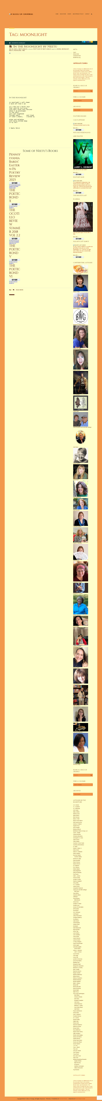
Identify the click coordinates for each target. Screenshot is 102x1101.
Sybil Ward (76, 1009)
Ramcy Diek (76, 1023)
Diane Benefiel (76, 860)
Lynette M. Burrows (77, 959)
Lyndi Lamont (77, 948)
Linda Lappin (76, 945)
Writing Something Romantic (79, 1059)
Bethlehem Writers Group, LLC (80, 831)
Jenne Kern (76, 901)
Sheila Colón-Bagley (78, 1035)
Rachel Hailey (76, 1019)
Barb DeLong (77, 1062)
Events (69, 14)
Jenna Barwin (76, 898)
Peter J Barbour (77, 1014)
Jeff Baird (75, 896)
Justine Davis (76, 924)
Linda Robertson (78, 1003)
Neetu (11, 50)
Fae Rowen (76, 874)
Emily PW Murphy (77, 872)
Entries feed (76, 54)
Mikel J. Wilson (76, 983)
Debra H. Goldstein (77, 851)
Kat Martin (75, 926)
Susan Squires (76, 1043)
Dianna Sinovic (76, 863)
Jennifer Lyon (76, 905)
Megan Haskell (76, 972)
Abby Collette (76, 812)
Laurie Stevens (76, 938)
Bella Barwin (77, 900)
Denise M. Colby (77, 858)
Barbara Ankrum (77, 829)
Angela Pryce (76, 825)
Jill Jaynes (76, 1064)
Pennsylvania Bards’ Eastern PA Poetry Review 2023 (14, 167)
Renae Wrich (76, 1028)
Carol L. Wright (76, 832)
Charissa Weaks (78, 996)
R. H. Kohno (76, 1017)
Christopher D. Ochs (78, 837)
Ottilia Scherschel (78, 1067)
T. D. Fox (75, 1045)
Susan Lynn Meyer (77, 1042)
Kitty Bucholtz (76, 929)
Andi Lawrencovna (77, 822)
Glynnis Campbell (77, 881)
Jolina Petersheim (77, 915)
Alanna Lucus (76, 813)
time (23, 50)
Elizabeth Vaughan (78, 1000)
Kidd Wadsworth (77, 927)
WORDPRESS (63, 1098)
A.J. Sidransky (76, 808)
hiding (59, 49)
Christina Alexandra (77, 836)
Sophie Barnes (76, 1038)
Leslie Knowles (76, 940)
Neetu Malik (23, 49)
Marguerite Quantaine (78, 965)
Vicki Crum (75, 1057)
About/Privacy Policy (78, 14)
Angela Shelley (77, 1061)
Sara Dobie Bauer (78, 1007)
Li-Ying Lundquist (77, 941)
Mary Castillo (76, 969)
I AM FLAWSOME (79, 120)
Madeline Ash (76, 962)
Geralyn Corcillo (77, 879)
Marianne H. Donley (78, 967)
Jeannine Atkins (77, 895)
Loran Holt (75, 957)
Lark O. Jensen (78, 952)
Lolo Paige (75, 955)
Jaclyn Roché (76, 886)
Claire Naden (76, 841)
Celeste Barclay (77, 834)
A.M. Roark (75, 810)
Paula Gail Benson (77, 1010)
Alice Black (76, 995)
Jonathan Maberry (77, 917)
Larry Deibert (76, 933)
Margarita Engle (77, 964)
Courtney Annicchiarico (78, 844)
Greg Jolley (76, 882)
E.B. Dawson (76, 867)
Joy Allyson (75, 919)
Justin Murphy (76, 922)
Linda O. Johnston (77, 950)
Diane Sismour (76, 862)
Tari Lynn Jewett (77, 1050)
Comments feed (77, 55)
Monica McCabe (77, 986)
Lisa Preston (76, 953)
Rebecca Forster (77, 1026)
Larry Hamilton (76, 934)
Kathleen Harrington (79, 1066)
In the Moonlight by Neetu (35, 47)
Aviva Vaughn (76, 827)
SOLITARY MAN (78, 177)
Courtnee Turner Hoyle (78, 843)
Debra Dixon (76, 850)
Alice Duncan (76, 817)
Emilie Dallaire (76, 869)
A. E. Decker (76, 805)
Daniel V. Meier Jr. (77, 848)
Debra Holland (76, 853)
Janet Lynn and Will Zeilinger (80, 889)
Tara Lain (75, 1049)
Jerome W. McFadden (78, 907)
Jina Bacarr (76, 910)
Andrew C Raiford (77, 824)
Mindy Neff (75, 985)
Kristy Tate (75, 931)
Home (57, 14)
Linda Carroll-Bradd (77, 943)
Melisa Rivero (76, 976)
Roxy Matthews (76, 1030)
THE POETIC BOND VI (14, 271)
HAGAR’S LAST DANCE (81, 241)
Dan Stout (76, 998)
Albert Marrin (76, 815)
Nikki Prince (76, 991)
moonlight (65, 49)
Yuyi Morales (76, 1069)
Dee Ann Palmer (77, 855)
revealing (17, 50)
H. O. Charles (76, 884)
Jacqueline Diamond (78, 888)
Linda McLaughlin (77, 946)
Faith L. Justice (76, 876)
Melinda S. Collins (78, 1005)
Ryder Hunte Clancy (78, 1031)
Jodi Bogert (76, 914)
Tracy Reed (76, 1054)
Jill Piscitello (76, 908)
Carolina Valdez (78, 856)
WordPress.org (76, 57)
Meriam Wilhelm (77, 981)
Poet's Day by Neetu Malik (42, 49)
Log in (74, 52)
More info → (76, 128)
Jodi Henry (76, 1002)
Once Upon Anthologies (78, 993)
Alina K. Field (76, 818)
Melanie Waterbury (77, 974)
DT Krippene (76, 865)
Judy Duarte (76, 921)
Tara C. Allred (76, 1047)
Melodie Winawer (77, 979)
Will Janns (76, 891)
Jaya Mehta (76, 893)
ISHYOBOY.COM (80, 1098)
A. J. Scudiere (76, 806)
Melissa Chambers (77, 978)
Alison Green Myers (78, 820)
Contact (87, 14)
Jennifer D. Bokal (77, 903)
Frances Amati (76, 877)
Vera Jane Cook (77, 1055)
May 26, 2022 (13, 49)
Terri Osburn (76, 1052)
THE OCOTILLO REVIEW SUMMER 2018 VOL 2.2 (14, 222)
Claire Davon (76, 839)
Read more (19, 290)
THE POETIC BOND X (14, 195)
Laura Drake (76, 936)
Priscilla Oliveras (77, 1016)
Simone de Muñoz (77, 1036)
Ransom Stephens (77, 1024)
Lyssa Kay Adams (77, 960)
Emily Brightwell (76, 870)
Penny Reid (76, 1012)
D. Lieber (75, 846)
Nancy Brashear (77, 988)
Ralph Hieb (75, 1021)
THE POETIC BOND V (14, 251)
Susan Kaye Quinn (77, 1040)
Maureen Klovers (77, 971)
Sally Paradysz (76, 1033)
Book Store (63, 14)
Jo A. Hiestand (76, 912)
